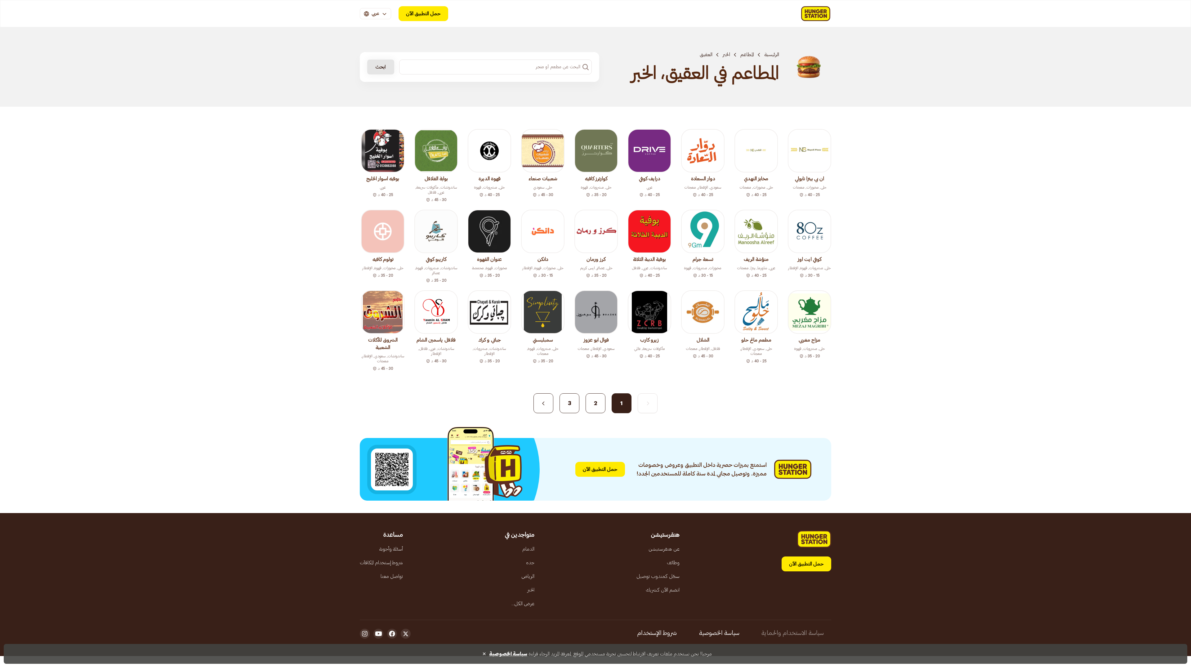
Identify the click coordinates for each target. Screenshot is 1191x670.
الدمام (528, 549)
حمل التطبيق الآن (423, 13)
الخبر (726, 54)
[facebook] (392, 634)
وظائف (673, 562)
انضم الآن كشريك (663, 589)
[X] (406, 634)
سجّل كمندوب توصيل (658, 576)
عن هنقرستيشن (664, 549)
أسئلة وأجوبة (391, 549)
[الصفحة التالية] (543, 403)
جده (530, 562)
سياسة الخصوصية (719, 633)
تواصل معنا (392, 576)
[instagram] (365, 634)
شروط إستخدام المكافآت (381, 562)
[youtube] (378, 634)
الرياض (527, 576)
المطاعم (747, 54)
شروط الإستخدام (657, 633)
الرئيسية (771, 54)
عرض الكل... (522, 603)
